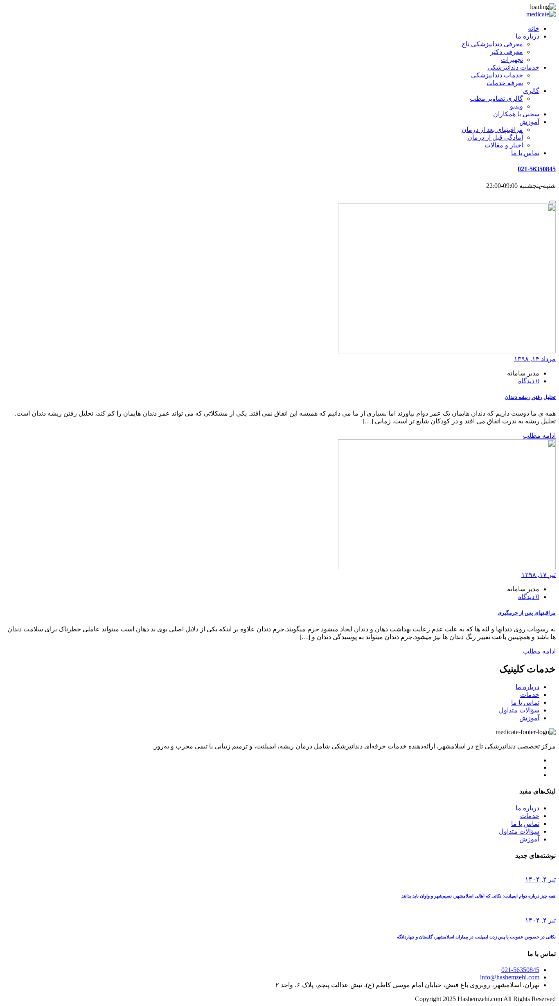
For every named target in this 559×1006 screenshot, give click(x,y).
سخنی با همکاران (516, 114)
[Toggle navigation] (552, 202)
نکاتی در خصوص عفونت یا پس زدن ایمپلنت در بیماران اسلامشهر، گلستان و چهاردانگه (476, 936)
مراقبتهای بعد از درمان (492, 129)
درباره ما (527, 36)
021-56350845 (537, 168)
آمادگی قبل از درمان (495, 137)
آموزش (529, 121)
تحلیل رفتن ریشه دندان (530, 397)
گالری (531, 90)
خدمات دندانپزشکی (513, 67)
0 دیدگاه (528, 381)
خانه (533, 28)
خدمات (529, 694)
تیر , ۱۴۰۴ (540, 879)
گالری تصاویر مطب (496, 98)
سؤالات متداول (519, 710)
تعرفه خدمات (505, 82)
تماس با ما (525, 152)
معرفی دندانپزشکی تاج (492, 44)
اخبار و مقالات (504, 145)
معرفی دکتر (506, 51)
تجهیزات (512, 59)
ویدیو (516, 106)
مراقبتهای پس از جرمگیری (527, 613)
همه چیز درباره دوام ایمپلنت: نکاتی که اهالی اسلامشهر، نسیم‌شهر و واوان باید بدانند (478, 895)
